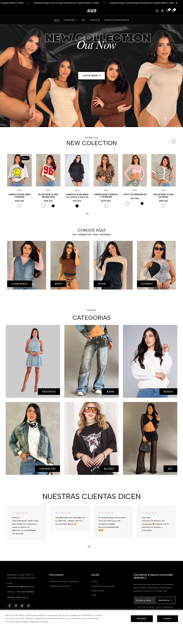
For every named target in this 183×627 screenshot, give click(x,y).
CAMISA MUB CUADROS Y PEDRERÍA (106, 195)
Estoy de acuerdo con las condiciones (155, 607)
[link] (91, 75)
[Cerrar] (175, 3)
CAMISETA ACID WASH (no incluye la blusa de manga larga (77, 195)
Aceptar (168, 618)
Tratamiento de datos (59, 586)
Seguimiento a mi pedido (103, 586)
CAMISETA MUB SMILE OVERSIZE (19, 195)
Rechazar (141, 618)
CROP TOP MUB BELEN (134, 194)
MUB (19, 190)
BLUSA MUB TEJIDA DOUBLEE (164, 195)
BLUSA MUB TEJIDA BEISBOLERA (48, 195)
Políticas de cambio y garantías (64, 581)
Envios (95, 581)
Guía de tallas (98, 590)
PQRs (94, 595)
